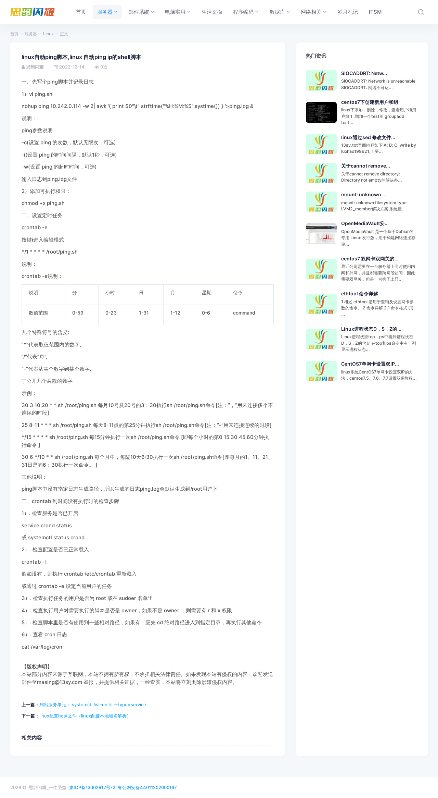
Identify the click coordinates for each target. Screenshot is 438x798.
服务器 (31, 33)
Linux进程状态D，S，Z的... (371, 329)
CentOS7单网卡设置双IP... (370, 364)
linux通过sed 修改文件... (368, 137)
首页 (14, 33)
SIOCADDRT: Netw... (364, 73)
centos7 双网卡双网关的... (370, 258)
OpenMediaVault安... (365, 223)
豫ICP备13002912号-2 (92, 787)
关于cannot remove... (365, 166)
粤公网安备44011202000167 (147, 787)
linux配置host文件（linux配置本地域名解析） (85, 716)
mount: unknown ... (363, 194)
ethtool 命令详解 (359, 293)
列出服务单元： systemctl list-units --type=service (92, 704)
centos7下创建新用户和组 (369, 102)
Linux (48, 33)
